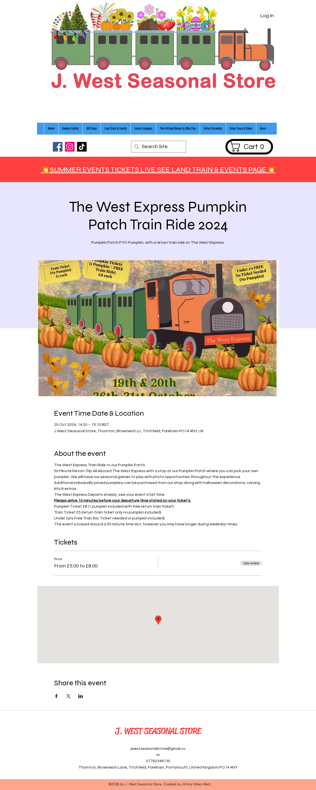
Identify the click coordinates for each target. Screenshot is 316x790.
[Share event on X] (68, 696)
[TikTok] (82, 147)
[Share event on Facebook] (56, 696)
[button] (249, 146)
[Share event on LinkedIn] (80, 696)
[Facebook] (57, 147)
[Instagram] (70, 147)
